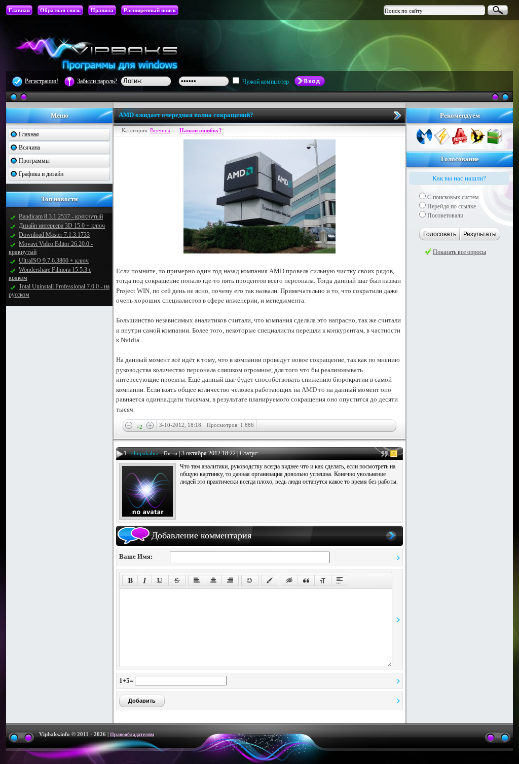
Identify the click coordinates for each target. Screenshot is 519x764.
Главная (29, 134)
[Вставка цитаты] (306, 580)
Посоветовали (444, 215)
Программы (34, 160)
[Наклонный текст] (144, 580)
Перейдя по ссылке (451, 206)
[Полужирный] (130, 580)
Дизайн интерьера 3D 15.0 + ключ (62, 225)
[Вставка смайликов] (249, 580)
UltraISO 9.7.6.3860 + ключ (54, 260)
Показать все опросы (459, 252)
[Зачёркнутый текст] (177, 580)
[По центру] (213, 580)
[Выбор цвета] (269, 580)
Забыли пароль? (97, 81)
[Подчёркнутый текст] (160, 580)
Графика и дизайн (41, 173)
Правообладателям (132, 734)
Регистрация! (41, 81)
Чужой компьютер (265, 81)
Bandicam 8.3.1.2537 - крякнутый (61, 216)
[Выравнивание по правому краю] (230, 580)
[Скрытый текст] (289, 580)
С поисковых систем (452, 197)
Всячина (29, 147)
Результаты (480, 234)
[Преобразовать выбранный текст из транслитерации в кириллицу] (322, 580)
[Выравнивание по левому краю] (196, 580)
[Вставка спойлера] (339, 580)
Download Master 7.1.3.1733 (54, 234)
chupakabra (145, 453)
